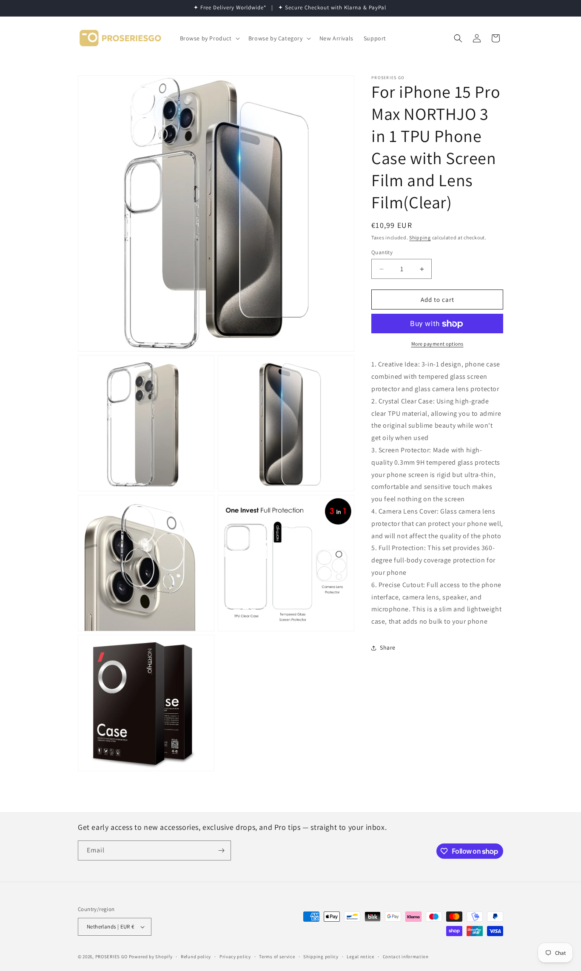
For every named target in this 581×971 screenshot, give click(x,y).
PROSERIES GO (111, 957)
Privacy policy (235, 957)
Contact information (406, 957)
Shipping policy (321, 957)
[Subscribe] (221, 850)
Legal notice (360, 957)
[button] (209, 38)
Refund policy (196, 957)
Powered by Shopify (151, 957)
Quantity (382, 252)
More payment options (437, 344)
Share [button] (388, 648)
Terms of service (277, 957)
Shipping (420, 237)
